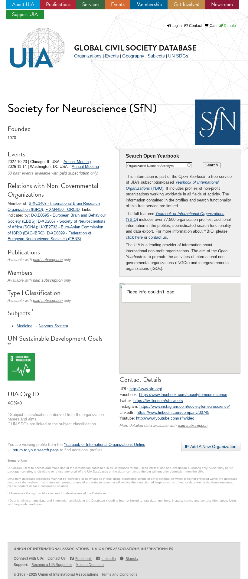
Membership (149, 4)
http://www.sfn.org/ (145, 389)
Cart (213, 26)
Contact (195, 26)
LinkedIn (109, 559)
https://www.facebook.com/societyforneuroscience (183, 394)
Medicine (24, 326)
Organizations (88, 55)
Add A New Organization (213, 446)
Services (90, 4)
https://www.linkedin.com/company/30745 (173, 412)
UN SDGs (178, 55)
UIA (30, 44)
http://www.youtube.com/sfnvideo (165, 418)
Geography (133, 55)
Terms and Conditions (119, 574)
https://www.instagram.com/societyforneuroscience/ (184, 406)
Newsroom (222, 4)
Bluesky (132, 559)
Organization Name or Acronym (150, 166)
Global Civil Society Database (135, 48)
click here (134, 237)
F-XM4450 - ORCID (62, 209)
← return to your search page (33, 450)
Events (118, 4)
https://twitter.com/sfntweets (158, 400)
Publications (58, 4)
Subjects (156, 55)
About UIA (23, 4)
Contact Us (56, 558)
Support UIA (25, 14)
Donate (229, 26)
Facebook (83, 559)
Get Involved (186, 4)
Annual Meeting (77, 161)
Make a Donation (90, 565)
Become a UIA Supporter (51, 565)
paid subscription (192, 425)
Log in (176, 26)
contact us (157, 237)
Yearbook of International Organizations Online (104, 444)
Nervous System (53, 326)
